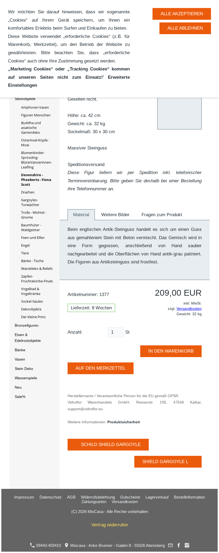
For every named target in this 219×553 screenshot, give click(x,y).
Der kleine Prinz (33, 316)
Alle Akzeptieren (182, 13)
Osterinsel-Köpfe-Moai (35, 142)
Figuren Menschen (35, 115)
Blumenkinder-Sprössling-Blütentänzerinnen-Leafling (36, 159)
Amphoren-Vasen (35, 107)
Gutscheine (130, 497)
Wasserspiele (26, 378)
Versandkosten (189, 308)
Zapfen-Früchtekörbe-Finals (37, 278)
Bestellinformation (189, 497)
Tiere (25, 253)
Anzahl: (75, 332)
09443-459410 (48, 545)
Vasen (20, 359)
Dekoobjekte (31, 309)
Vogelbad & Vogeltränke (30, 291)
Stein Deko (24, 368)
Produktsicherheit (123, 422)
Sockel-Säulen (32, 301)
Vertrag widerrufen (109, 524)
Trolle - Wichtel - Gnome (33, 215)
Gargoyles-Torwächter (30, 202)
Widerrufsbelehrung (98, 497)
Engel (25, 245)
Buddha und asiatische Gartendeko (31, 127)
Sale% (20, 396)
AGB (71, 497)
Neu (18, 387)
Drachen (27, 192)
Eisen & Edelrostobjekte (28, 338)
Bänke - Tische (32, 260)
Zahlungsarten (93, 501)
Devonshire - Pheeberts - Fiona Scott (36, 179)
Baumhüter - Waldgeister (31, 227)
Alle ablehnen (185, 28)
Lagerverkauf (157, 497)
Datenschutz (51, 497)
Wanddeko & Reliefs (37, 268)
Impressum (24, 497)
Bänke (20, 350)
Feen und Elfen (33, 237)
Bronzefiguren (26, 325)
